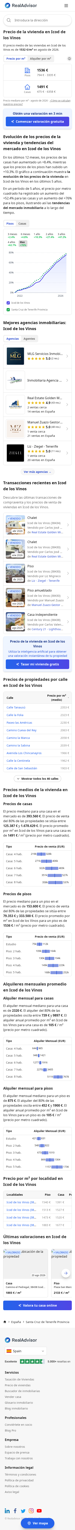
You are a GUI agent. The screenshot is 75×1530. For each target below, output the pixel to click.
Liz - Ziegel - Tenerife (46, 581)
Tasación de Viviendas (19, 1379)
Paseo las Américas (19, 722)
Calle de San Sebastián (22, 768)
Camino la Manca (18, 738)
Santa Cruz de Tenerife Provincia (47, 1322)
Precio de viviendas (18, 1385)
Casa (61, 1194)
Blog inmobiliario (16, 1408)
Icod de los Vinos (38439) (23, 1225)
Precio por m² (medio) (56, 698)
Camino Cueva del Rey (21, 730)
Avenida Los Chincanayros (24, 753)
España (16, 1322)
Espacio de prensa (17, 1452)
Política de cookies (17, 1486)
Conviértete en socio (18, 1425)
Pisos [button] (10, 223)
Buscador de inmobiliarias (22, 1391)
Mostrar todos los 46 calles (39, 779)
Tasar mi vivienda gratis (40, 664)
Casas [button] (22, 223)
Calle (10, 698)
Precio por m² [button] (15, 58)
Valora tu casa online (40, 1305)
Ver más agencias (37, 472)
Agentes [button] (29, 339)
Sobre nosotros (15, 1447)
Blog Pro (10, 1430)
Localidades (15, 1194)
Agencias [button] (12, 339)
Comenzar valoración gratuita (40, 121)
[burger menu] (66, 6)
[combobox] (37, 20)
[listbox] (37, 1273)
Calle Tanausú (16, 707)
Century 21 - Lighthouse (48, 629)
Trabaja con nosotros (19, 1458)
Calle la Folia (15, 715)
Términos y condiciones (20, 1474)
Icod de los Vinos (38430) (23, 1202)
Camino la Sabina (18, 745)
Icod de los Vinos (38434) (23, 1210)
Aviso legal (12, 1492)
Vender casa (13, 1397)
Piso (48, 1194)
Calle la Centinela (18, 760)
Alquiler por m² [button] (40, 58)
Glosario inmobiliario (19, 1402)
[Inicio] (4, 1321)
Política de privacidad (19, 1480)
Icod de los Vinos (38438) (23, 1217)
